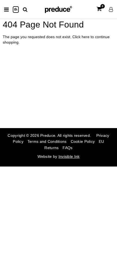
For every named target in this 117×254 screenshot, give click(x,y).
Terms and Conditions (47, 141)
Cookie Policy (83, 141)
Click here (81, 37)
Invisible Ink (69, 156)
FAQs (67, 148)
